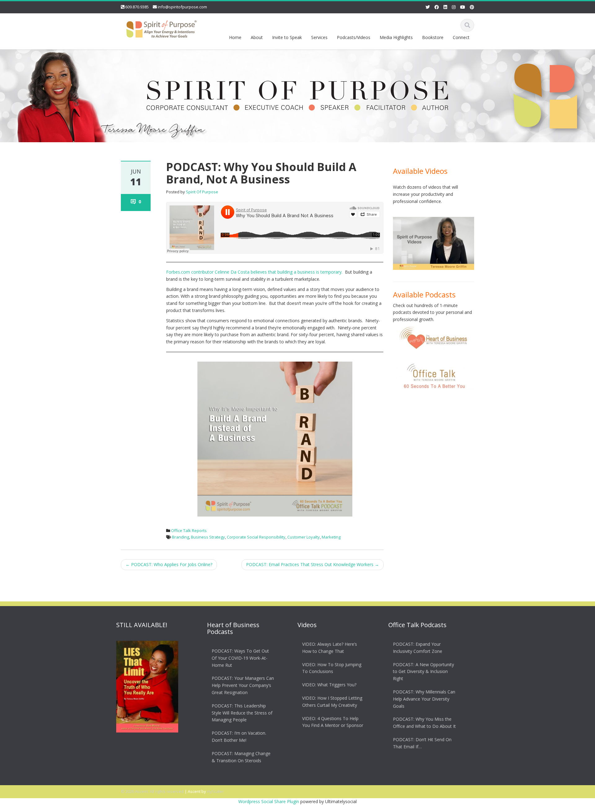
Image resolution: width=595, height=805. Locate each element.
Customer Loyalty (303, 537)
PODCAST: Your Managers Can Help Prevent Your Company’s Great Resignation (243, 685)
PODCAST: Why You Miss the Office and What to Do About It (424, 722)
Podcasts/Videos (353, 37)
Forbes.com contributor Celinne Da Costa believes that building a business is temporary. (254, 272)
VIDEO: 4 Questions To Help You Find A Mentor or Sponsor (332, 721)
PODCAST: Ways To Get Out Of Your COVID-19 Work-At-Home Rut (240, 658)
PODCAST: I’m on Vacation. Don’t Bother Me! (239, 736)
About (257, 37)
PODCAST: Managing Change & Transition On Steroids (241, 756)
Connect (461, 37)
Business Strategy (208, 537)
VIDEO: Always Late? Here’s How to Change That (329, 647)
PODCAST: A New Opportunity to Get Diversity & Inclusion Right (423, 672)
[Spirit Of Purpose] (161, 27)
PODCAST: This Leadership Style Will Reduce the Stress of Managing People (242, 713)
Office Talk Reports (189, 530)
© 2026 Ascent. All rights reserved (152, 791)
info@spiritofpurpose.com (182, 7)
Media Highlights (396, 37)
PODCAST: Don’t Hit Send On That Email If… (422, 743)
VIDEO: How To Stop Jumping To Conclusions (331, 668)
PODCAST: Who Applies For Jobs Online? (169, 564)
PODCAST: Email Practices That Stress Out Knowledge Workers (312, 564)
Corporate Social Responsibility (256, 537)
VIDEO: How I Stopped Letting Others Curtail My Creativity (332, 701)
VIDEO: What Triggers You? (329, 685)
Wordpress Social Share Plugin (269, 801)
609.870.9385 (137, 7)
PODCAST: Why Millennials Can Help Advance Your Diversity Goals (424, 699)
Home (235, 37)
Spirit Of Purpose (202, 192)
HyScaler (215, 791)
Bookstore (432, 37)
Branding (180, 537)
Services (319, 37)
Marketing (331, 537)
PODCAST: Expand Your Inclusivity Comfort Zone (417, 647)
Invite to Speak (287, 37)
